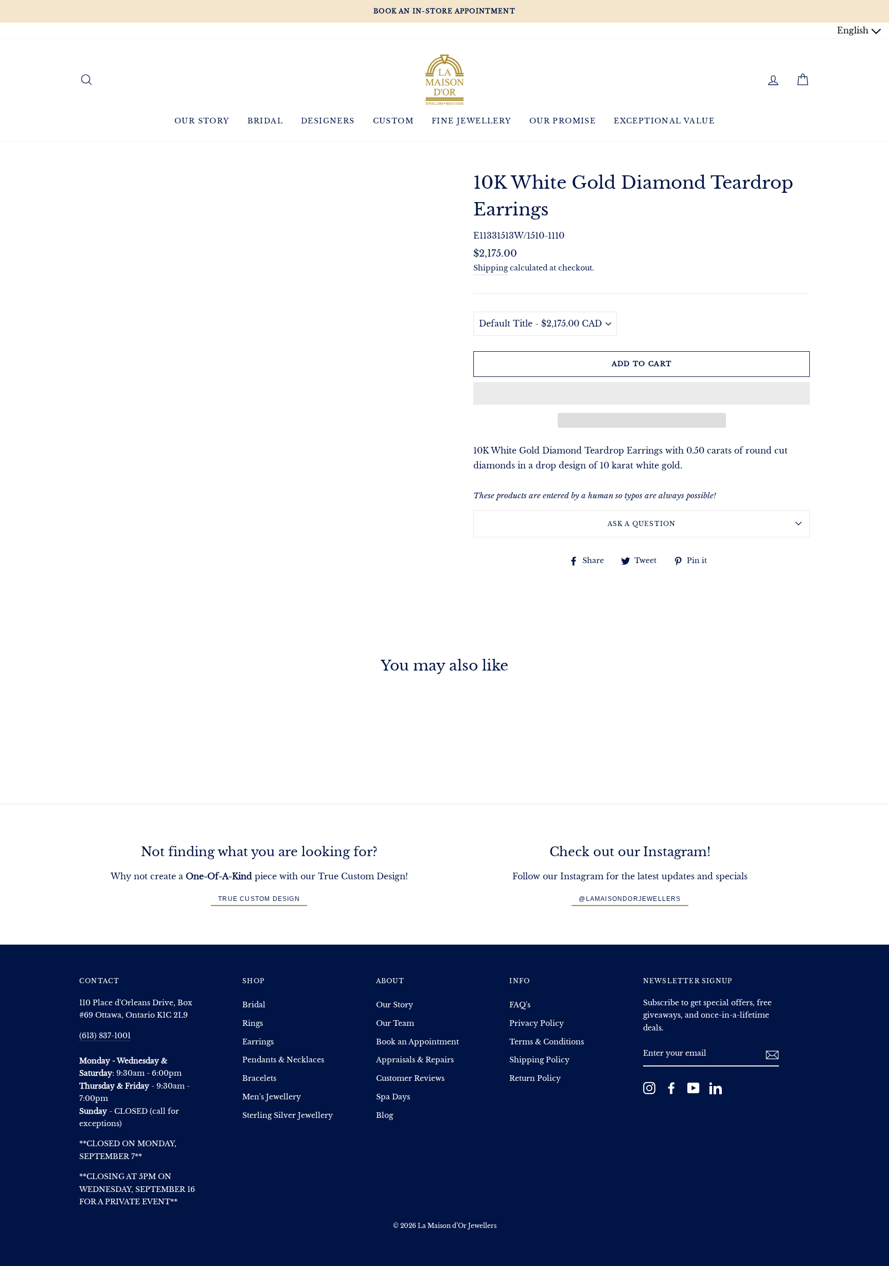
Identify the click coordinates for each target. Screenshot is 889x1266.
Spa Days (393, 1097)
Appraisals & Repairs (415, 1060)
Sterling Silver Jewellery (287, 1115)
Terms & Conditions (546, 1042)
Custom (393, 120)
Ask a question (642, 524)
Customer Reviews (410, 1078)
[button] (641, 393)
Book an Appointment (417, 1042)
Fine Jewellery (471, 120)
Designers (328, 120)
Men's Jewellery (271, 1097)
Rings (252, 1023)
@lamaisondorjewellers (630, 898)
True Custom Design (259, 898)
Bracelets (259, 1078)
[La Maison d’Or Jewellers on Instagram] (649, 1088)
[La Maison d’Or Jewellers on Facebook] (671, 1088)
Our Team (395, 1023)
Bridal (265, 120)
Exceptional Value (664, 120)
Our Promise (562, 120)
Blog (384, 1115)
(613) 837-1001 (105, 1036)
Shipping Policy (539, 1060)
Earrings (258, 1042)
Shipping (490, 268)
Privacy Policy (536, 1023)
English (854, 30)
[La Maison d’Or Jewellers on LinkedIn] (715, 1088)
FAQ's (519, 1005)
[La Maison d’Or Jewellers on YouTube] (693, 1088)
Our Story (201, 120)
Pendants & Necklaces (283, 1060)
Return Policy (535, 1078)
